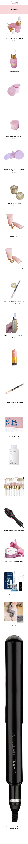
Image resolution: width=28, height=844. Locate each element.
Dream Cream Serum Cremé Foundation (14, 104)
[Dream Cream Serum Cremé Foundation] (14, 91)
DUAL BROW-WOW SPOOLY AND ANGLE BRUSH (14, 403)
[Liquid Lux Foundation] (14, 58)
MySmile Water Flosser (14, 594)
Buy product (12, 598)
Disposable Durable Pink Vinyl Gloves (14, 561)
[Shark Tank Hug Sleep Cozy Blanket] (14, 612)
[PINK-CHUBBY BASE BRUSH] (14, 357)
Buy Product (12, 441)
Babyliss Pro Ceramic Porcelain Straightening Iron (14, 827)
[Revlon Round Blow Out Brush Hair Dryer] (14, 517)
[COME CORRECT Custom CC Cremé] (14, 256)
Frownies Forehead (14, 436)
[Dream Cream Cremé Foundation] (14, 124)
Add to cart (12, 44)
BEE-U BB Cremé (14, 236)
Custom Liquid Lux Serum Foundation (14, 38)
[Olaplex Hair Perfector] (14, 455)
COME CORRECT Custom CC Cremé (14, 269)
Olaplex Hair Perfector (14, 468)
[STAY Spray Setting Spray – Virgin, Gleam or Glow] (14, 323)
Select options (12, 343)
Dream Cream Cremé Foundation (14, 136)
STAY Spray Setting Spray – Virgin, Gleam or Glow (14, 336)
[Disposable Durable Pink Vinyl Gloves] (14, 548)
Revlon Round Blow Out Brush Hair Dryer (14, 530)
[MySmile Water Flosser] (14, 581)
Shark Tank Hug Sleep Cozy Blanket (14, 625)
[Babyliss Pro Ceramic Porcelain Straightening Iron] (14, 728)
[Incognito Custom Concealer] (14, 191)
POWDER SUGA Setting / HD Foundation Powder (14, 170)
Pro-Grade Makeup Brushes (14, 499)
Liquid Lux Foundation (14, 71)
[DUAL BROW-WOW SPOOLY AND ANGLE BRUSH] (14, 390)
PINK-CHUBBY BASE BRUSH (14, 370)
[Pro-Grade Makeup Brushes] (14, 486)
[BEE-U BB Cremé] (14, 223)
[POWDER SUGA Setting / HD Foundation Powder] (14, 157)
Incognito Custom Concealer (14, 203)
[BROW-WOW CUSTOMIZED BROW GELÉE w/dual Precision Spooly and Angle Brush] (14, 289)
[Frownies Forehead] (14, 424)
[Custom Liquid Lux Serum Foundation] (14, 26)
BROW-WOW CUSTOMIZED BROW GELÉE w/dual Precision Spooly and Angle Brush (14, 302)
